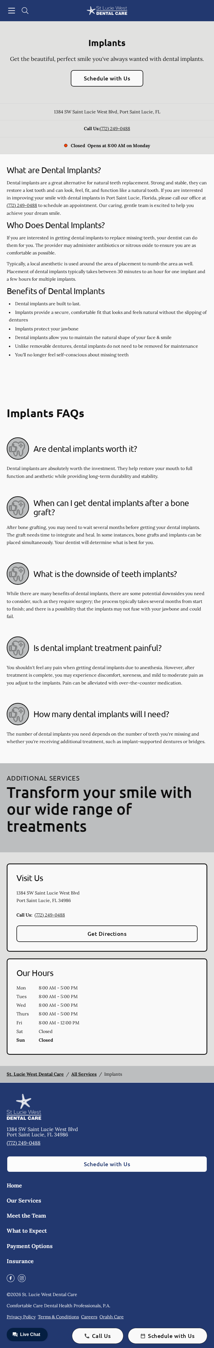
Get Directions (107, 933)
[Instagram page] (22, 1278)
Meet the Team (26, 1215)
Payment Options (30, 1245)
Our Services (24, 1200)
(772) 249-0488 (115, 128)
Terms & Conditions (58, 1317)
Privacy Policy (21, 1317)
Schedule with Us (107, 78)
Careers (89, 1317)
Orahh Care (111, 1317)
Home (14, 1185)
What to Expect (27, 1230)
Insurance (20, 1261)
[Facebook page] (10, 1278)
